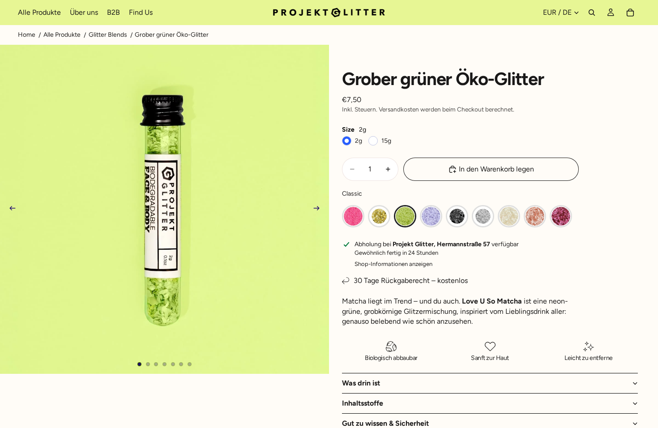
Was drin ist (361, 383)
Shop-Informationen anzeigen (393, 264)
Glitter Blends (108, 35)
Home (26, 35)
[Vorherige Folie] (10, 209)
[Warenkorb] (630, 12)
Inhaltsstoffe (362, 403)
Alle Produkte (62, 35)
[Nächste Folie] (319, 209)
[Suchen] (592, 12)
